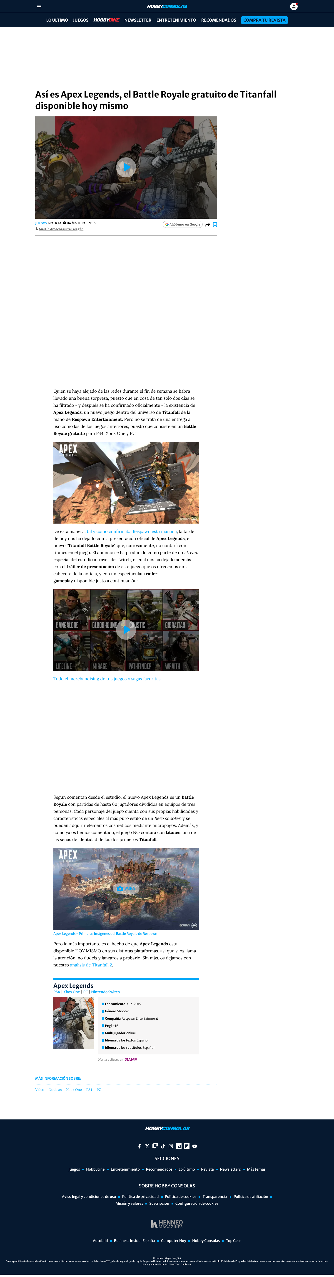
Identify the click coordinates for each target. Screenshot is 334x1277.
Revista (207, 1169)
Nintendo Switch (105, 992)
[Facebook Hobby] (139, 1146)
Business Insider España (134, 1241)
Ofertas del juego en (110, 1059)
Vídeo (39, 1090)
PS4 (56, 992)
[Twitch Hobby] (155, 1146)
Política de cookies (181, 1196)
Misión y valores (129, 1203)
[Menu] (39, 6)
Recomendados (218, 20)
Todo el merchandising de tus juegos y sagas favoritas (107, 679)
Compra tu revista (264, 20)
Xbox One (72, 992)
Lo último (57, 20)
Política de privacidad (140, 1196)
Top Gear (233, 1241)
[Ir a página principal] (166, 6)
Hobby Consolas (206, 1241)
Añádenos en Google (185, 224)
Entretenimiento (176, 20)
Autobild (100, 1241)
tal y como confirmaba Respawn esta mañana (132, 531)
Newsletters (230, 1169)
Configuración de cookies (196, 1203)
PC (85, 992)
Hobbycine (103, 20)
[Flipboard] (186, 1146)
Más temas (256, 1169)
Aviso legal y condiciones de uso (89, 1196)
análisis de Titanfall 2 (91, 965)
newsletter (138, 20)
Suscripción (159, 1203)
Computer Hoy (173, 1241)
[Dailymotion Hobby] (179, 1146)
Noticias (55, 1090)
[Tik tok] (163, 1146)
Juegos (81, 20)
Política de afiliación (251, 1196)
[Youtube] (194, 1146)
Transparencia (214, 1196)
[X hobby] (147, 1146)
